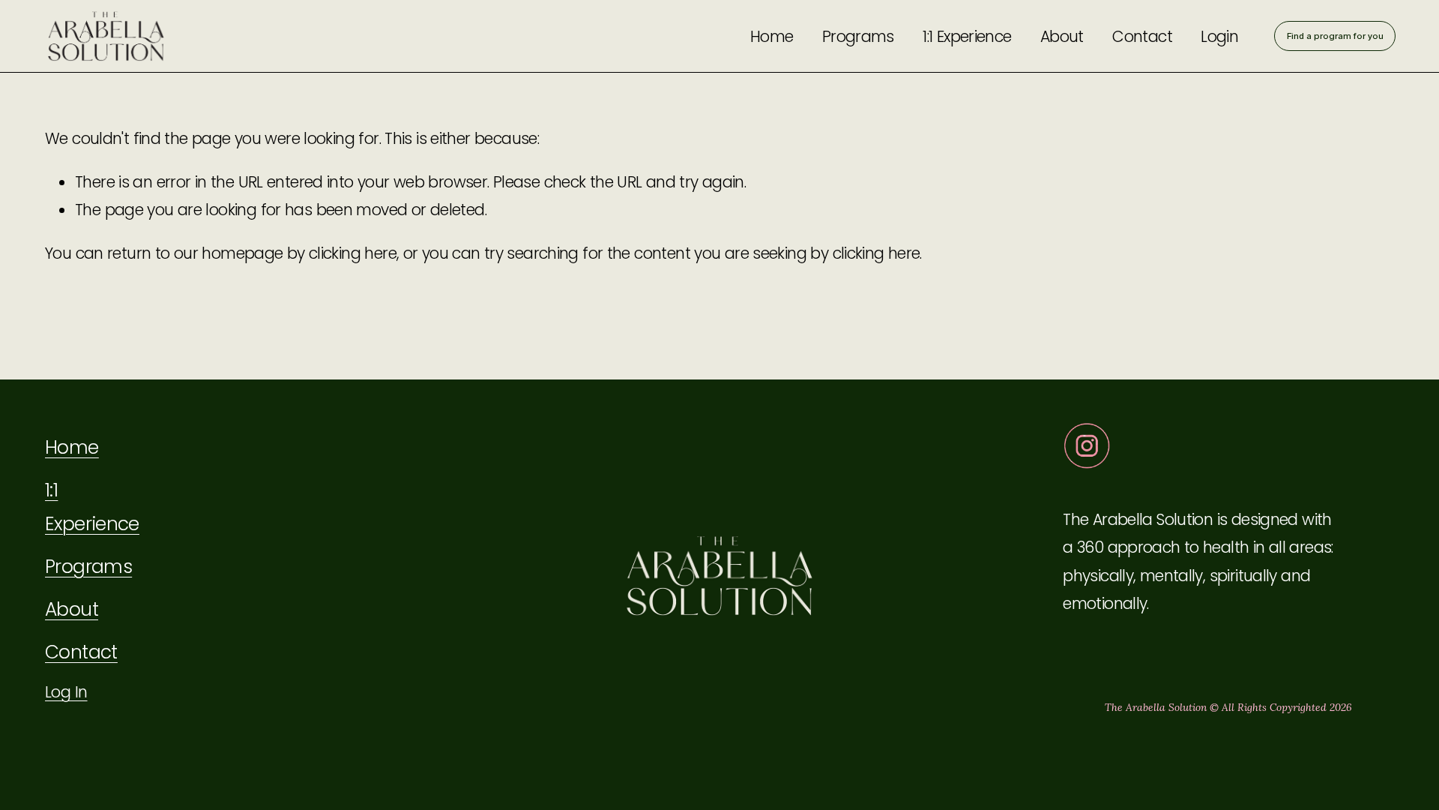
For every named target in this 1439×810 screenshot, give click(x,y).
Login (1219, 36)
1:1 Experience (967, 36)
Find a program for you (1335, 36)
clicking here (352, 253)
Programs (858, 36)
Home (772, 36)
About (1062, 36)
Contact (1142, 36)
